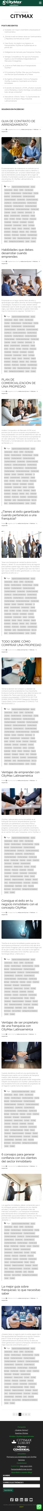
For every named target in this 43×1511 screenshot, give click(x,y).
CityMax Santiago (9, 209)
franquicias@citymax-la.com (21, 1469)
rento (14, 238)
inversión (30, 222)
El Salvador (16, 863)
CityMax (7, 193)
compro (14, 212)
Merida (14, 228)
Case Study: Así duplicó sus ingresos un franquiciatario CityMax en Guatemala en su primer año (20, 45)
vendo (27, 241)
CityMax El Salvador (10, 199)
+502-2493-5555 (26, 1466)
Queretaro (23, 235)
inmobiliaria (23, 222)
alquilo (33, 187)
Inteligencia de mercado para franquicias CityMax (22, 52)
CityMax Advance (16, 193)
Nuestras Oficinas (21, 1433)
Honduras (15, 222)
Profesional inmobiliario (15, 882)
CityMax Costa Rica (27, 844)
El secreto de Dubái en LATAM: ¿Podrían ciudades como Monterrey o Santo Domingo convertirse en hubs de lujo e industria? (22, 90)
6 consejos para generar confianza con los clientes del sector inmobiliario (19, 1158)
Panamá (22, 231)
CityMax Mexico (32, 203)
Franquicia (33, 219)
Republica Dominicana (24, 238)
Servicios (21, 1460)
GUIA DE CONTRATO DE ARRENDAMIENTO (18, 122)
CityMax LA (8, 203)
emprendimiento (15, 215)
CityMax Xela (34, 209)
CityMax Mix (8, 206)
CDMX (21, 190)
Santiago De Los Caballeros (16, 241)
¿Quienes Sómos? (21, 1430)
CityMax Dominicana (28, 196)
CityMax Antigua (27, 193)
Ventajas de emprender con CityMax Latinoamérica (21, 773)
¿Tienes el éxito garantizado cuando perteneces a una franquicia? (21, 515)
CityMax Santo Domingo (22, 209)
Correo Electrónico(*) (13, 1482)
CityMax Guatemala (32, 199)
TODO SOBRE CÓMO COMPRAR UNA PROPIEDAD (21, 643)
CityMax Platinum (18, 206)
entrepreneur (25, 215)
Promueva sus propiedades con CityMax (21, 1457)
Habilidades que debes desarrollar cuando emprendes (17, 253)
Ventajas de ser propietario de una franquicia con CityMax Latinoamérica (20, 1026)
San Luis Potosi (16, 889)
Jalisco (25, 225)
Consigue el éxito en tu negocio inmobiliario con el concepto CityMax (20, 904)
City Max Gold (29, 190)
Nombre (6, 1475)
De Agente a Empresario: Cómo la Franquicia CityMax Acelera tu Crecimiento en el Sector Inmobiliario (20, 81)
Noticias (36, 129)
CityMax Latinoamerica (19, 203)
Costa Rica (20, 212)
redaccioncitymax (26, 129)
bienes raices (8, 190)
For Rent (12, 219)
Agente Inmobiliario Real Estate (20, 187)
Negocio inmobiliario (17, 879)
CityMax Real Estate (30, 206)
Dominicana (28, 212)
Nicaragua (15, 231)
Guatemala (8, 222)
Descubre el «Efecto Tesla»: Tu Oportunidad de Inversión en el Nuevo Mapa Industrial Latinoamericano (22, 99)
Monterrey (26, 228)
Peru (27, 231)
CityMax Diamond (16, 196)
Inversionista (8, 225)
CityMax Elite (21, 199)
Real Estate (8, 238)
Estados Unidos (18, 866)
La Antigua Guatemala (16, 876)
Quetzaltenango (32, 235)
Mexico (20, 228)
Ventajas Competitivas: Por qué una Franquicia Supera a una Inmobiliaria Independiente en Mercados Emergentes (21, 59)
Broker (16, 190)
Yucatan (33, 241)
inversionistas (17, 225)
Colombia (7, 212)
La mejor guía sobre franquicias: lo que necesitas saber (21, 1290)
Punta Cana (15, 235)
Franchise (25, 219)
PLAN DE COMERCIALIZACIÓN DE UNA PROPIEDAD (19, 383)
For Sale (18, 219)
